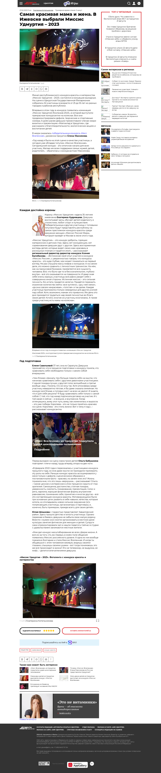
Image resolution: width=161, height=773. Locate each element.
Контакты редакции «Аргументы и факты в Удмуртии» (58, 727)
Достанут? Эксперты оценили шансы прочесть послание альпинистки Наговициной (126, 100)
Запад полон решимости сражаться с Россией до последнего (126, 147)
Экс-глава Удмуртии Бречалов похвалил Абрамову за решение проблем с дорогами (121, 29)
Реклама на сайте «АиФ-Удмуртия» (50, 730)
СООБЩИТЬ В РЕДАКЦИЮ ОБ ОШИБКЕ (108, 730)
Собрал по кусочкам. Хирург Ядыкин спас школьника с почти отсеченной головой (126, 83)
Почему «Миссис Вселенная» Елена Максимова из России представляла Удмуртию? (81, 670)
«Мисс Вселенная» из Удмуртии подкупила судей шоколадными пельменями (64, 442)
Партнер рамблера (58, 763)
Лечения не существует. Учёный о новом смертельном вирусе (125, 90)
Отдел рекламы (88, 727)
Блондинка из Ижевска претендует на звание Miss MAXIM (43, 685)
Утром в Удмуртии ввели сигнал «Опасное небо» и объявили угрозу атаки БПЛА (121, 39)
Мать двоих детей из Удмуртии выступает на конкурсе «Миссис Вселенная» (83, 678)
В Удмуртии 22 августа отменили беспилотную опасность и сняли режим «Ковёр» (121, 59)
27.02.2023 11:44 (25, 10)
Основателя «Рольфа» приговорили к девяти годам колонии (125, 130)
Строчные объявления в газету (79, 730)
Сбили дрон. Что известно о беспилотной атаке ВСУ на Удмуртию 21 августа (121, 19)
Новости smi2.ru (28, 719)
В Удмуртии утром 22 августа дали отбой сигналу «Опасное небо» (121, 49)
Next (94, 587)
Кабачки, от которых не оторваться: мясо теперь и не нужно (125, 155)
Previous (25, 587)
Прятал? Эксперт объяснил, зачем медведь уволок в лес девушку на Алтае (125, 108)
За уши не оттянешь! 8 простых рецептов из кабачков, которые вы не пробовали (126, 75)
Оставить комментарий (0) (80, 631)
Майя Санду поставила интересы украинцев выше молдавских (124, 138)
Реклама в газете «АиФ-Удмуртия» (110, 727)
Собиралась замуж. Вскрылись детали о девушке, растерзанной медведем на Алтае (125, 116)
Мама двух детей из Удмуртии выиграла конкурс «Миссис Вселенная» (42, 678)
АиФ (42, 83)
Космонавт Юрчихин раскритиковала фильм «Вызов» (126, 163)
